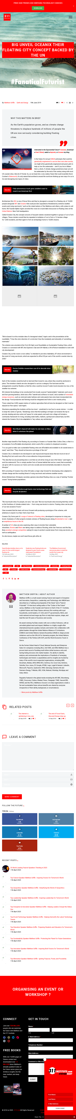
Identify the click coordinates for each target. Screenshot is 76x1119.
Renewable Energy (38, 569)
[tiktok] (17, 1037)
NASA (53, 159)
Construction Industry (41, 566)
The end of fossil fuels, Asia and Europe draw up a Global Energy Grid (57, 716)
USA (6, 573)
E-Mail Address (34, 1037)
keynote (53, 152)
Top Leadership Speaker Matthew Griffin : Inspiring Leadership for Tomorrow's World (39, 898)
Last (53, 1033)
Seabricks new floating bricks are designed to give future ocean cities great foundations (36, 550)
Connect (63, 150)
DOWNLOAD (38, 8)
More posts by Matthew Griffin (31, 692)
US (12, 525)
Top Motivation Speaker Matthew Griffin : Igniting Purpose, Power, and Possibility (38, 959)
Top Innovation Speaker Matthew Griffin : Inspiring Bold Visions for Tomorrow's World (39, 949)
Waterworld (13, 176)
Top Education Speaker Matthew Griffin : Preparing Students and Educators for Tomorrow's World (41, 928)
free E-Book (40, 152)
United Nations (7, 211)
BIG (15, 201)
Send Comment (12, 797)
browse (60, 152)
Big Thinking (26, 566)
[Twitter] (6, 578)
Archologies (8, 566)
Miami (20, 528)
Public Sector (24, 569)
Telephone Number (35, 1045)
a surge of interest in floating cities (33, 516)
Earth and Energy (22, 103)
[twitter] (4, 1041)
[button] (67, 705)
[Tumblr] (12, 578)
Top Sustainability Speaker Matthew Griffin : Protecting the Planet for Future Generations (40, 939)
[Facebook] (3, 578)
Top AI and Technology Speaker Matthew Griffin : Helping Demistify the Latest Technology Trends (41, 918)
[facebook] (4, 1037)
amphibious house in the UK (13, 521)
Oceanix (23, 204)
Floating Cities (66, 566)
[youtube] (9, 1041)
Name (31, 1026)
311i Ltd (17, 1110)
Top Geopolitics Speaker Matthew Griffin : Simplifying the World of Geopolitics (37, 888)
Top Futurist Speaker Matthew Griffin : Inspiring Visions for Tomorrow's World (37, 878)
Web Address (33, 1053)
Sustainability (52, 569)
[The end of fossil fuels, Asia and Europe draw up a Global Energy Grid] (44, 716)
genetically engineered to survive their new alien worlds (53, 161)
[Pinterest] (9, 578)
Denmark (54, 566)
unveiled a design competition (16, 530)
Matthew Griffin (9, 103)
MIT (16, 204)
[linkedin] (13, 1037)
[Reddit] (18, 578)
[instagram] (9, 1037)
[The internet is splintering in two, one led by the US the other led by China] (14, 716)
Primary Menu (70, 17)
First (29, 1033)
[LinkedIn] (15, 578)
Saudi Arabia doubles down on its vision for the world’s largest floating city (12, 550)
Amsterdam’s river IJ (62, 519)
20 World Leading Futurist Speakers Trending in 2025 (28, 868)
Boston (12, 528)
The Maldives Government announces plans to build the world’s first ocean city (58, 550)
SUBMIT (33, 1079)
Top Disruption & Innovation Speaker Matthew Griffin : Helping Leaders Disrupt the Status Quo (41, 908)
